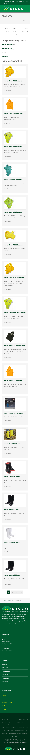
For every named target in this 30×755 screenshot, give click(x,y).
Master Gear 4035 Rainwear (13, 81)
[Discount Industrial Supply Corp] (12, 7)
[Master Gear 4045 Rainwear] (10, 170)
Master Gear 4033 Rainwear (13, 146)
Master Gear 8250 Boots (12, 477)
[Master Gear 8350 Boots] (10, 566)
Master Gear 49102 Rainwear (13, 413)
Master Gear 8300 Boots (12, 509)
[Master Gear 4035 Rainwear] (10, 72)
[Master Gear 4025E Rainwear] (10, 236)
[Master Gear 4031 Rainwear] (10, 203)
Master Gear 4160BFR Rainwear (14, 345)
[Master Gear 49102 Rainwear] (10, 404)
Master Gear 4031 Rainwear (13, 212)
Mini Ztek (5, 56)
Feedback (4, 706)
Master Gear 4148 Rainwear (13, 114)
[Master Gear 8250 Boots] (10, 467)
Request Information (7, 702)
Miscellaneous (7, 48)
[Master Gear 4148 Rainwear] (10, 104)
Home (5, 600)
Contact (4, 709)
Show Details (7, 90)
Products (4, 695)
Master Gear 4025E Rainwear (13, 245)
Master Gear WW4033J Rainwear (15, 313)
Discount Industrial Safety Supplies (16, 740)
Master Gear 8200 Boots (12, 444)
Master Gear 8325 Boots (12, 542)
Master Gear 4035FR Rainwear (14, 278)
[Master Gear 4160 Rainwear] (10, 371)
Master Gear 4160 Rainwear (13, 380)
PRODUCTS (10, 600)
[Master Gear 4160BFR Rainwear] (10, 336)
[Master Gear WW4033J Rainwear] (10, 303)
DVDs (3, 52)
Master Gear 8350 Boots (12, 575)
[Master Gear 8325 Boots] (10, 533)
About (3, 699)
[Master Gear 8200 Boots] (10, 435)
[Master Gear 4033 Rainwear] (10, 137)
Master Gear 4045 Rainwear (13, 179)
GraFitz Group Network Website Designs (18, 742)
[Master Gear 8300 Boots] (10, 500)
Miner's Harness (7, 44)
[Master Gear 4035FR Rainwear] (10, 268)
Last (21, 592)
